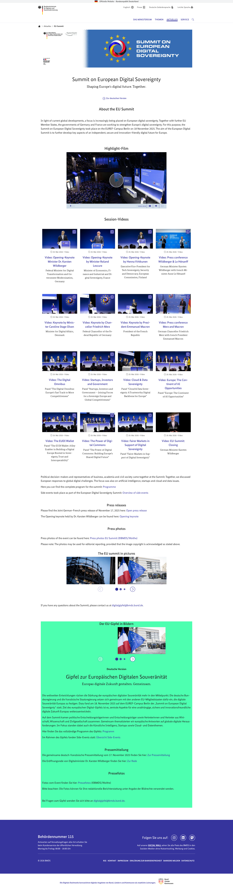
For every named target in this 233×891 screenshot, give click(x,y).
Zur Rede (132, 761)
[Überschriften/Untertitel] (150, 206)
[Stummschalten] (156, 206)
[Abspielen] (116, 180)
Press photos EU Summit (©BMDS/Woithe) (113, 538)
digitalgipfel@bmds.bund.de (109, 800)
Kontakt (112, 861)
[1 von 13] (116, 589)
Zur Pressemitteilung (158, 755)
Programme (109, 486)
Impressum (123, 861)
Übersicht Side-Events (108, 737)
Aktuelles (47, 26)
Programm (108, 731)
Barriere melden (171, 861)
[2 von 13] (121, 589)
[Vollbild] (162, 206)
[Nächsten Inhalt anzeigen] (132, 589)
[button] (91, 570)
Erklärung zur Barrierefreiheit (146, 861)
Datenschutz (187, 861)
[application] (116, 180)
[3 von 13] (124, 589)
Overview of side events (135, 492)
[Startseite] (39, 26)
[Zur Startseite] (48, 10)
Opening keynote (129, 516)
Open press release (136, 510)
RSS (104, 861)
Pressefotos (84, 782)
